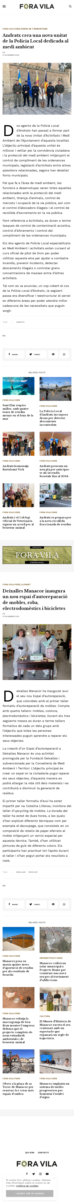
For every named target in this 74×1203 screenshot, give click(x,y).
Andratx (20, 322)
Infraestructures (51, 958)
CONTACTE (43, 1152)
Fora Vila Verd (11, 29)
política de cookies (27, 1185)
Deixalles (20, 872)
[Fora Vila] (37, 6)
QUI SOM (29, 1152)
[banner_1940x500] (37, 554)
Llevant (26, 585)
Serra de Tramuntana (34, 29)
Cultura (45, 1016)
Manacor (33, 872)
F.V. (4, 52)
